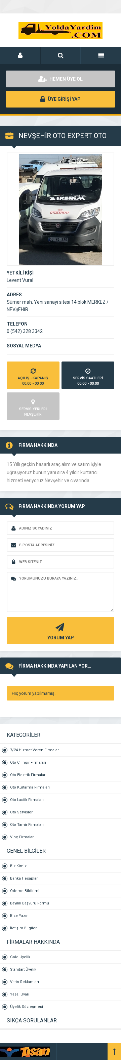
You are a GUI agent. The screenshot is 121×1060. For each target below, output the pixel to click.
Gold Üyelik (20, 957)
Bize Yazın (19, 916)
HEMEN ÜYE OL (65, 79)
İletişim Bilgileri (24, 928)
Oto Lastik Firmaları (27, 800)
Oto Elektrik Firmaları (28, 775)
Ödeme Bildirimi (24, 891)
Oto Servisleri (22, 812)
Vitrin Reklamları (24, 982)
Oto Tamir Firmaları (27, 824)
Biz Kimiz (18, 866)
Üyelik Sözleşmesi (26, 1007)
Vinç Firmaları (22, 837)
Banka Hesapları (24, 878)
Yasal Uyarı (19, 994)
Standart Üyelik (23, 969)
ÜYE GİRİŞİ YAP (64, 99)
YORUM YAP (60, 637)
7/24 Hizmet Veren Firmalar (34, 750)
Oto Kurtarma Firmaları (30, 787)
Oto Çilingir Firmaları (28, 762)
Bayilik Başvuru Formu (29, 903)
